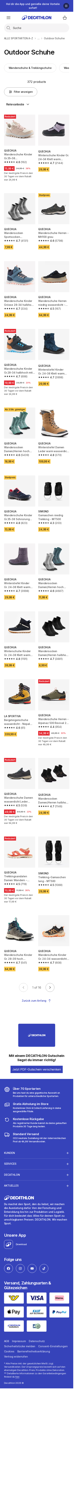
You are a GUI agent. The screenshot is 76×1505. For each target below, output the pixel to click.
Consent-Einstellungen (53, 1346)
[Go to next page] (50, 987)
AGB (6, 1341)
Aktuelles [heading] (11, 1185)
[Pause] (66, 6)
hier (17, 1376)
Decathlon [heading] (12, 1174)
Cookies (9, 1351)
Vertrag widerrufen (16, 1356)
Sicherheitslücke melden (19, 1346)
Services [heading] (10, 1163)
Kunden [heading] (9, 1152)
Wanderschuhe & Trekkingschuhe (30, 67)
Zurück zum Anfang (34, 1000)
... (38, 38)
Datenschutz (37, 1341)
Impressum (19, 1341)
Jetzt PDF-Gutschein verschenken (36, 1069)
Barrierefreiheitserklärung (33, 1351)
